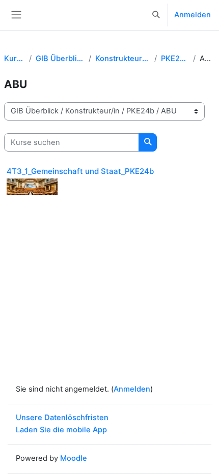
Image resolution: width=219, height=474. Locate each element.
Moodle (73, 458)
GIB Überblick (60, 58)
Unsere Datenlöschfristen (62, 417)
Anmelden (192, 14)
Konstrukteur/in (122, 58)
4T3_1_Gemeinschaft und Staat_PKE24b (80, 171)
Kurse (14, 58)
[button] (156, 15)
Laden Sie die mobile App (61, 429)
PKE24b (175, 58)
